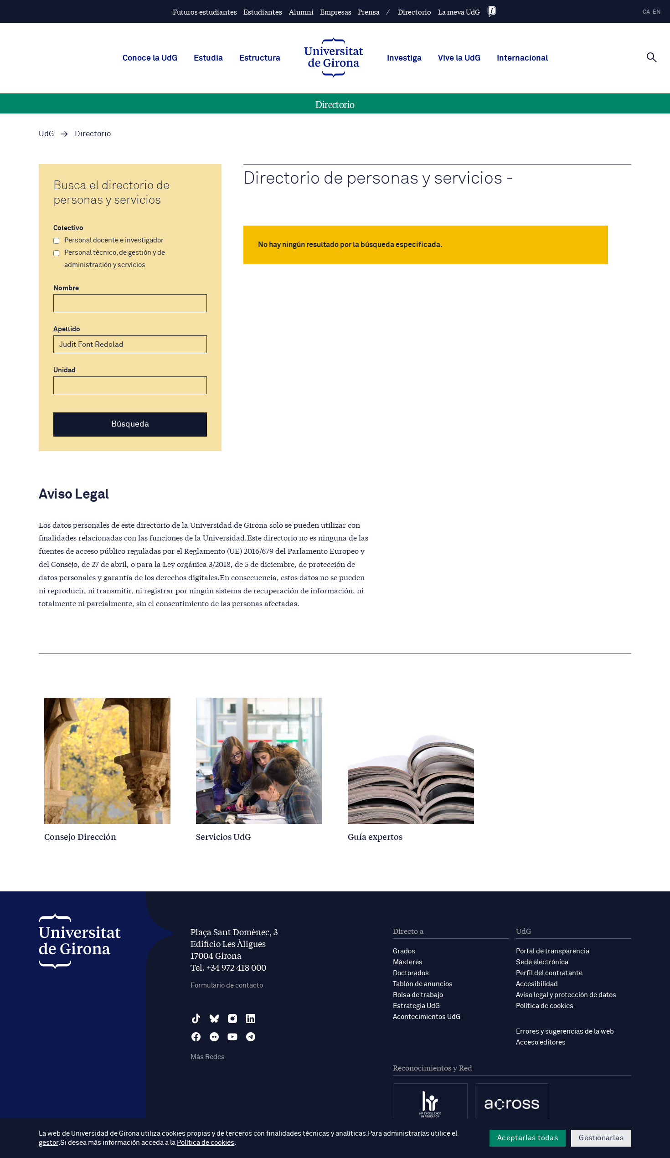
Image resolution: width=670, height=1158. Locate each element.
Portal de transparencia (552, 951)
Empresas (335, 11)
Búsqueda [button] (130, 424)
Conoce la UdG (150, 58)
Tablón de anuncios (423, 984)
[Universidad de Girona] (80, 943)
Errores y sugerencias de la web (565, 1031)
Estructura (259, 58)
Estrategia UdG (416, 1006)
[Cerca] (652, 57)
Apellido (66, 329)
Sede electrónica (542, 962)
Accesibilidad (537, 984)
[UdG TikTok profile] (196, 1018)
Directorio (414, 11)
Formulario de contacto (227, 985)
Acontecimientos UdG (426, 1017)
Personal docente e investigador (114, 240)
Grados (404, 951)
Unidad (64, 370)
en (657, 12)
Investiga (404, 58)
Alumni (301, 11)
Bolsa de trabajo (418, 995)
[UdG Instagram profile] (232, 1018)
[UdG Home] (333, 58)
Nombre (66, 288)
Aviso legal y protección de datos (566, 995)
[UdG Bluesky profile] (214, 1018)
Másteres (408, 962)
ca (646, 12)
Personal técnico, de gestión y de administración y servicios (114, 258)
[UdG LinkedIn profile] (250, 1018)
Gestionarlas (601, 1138)
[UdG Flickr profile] (214, 1036)
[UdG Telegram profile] (250, 1036)
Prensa (369, 11)
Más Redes (208, 1057)
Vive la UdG (459, 58)
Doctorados (411, 973)
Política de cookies (544, 1006)
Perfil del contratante (549, 973)
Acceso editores (541, 1042)
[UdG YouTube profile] (232, 1036)
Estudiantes (262, 11)
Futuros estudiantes (205, 11)
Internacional (522, 58)
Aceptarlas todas (527, 1138)
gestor (48, 1142)
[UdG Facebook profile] (196, 1036)
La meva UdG (459, 11)
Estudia (208, 58)
